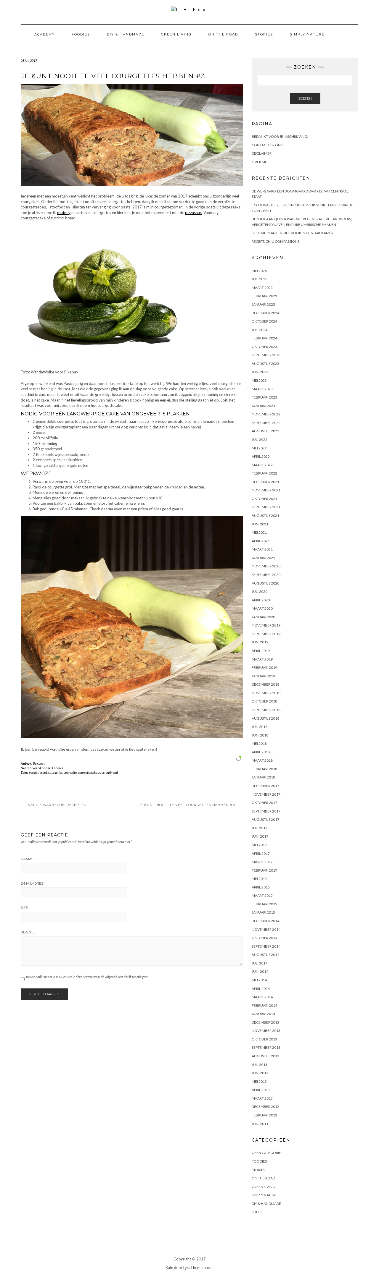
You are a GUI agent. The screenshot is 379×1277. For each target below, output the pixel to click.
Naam (27, 859)
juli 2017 (259, 828)
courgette (70, 772)
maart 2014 (262, 997)
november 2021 (266, 490)
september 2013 (266, 1047)
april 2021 (261, 541)
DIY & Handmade (125, 34)
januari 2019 (263, 676)
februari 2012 (264, 1115)
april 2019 (261, 650)
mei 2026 (259, 270)
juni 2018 (260, 735)
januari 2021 (263, 558)
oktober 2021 (264, 498)
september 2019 (266, 634)
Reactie (28, 932)
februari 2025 (264, 296)
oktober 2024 (264, 321)
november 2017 (266, 794)
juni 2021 (260, 524)
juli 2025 (259, 279)
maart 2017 (262, 862)
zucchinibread (108, 772)
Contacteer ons (267, 145)
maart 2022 (262, 465)
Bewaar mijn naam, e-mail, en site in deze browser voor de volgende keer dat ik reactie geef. (87, 977)
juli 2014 (259, 963)
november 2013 (266, 1030)
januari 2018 (263, 777)
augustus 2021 (265, 515)
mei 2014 (259, 980)
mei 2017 (259, 845)
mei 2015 (259, 878)
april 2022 (261, 456)
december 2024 (265, 313)
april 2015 (261, 887)
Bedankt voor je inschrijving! (280, 136)
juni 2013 (260, 1073)
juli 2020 (259, 591)
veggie (33, 772)
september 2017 (266, 811)
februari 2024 (264, 338)
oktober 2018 (264, 701)
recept (42, 772)
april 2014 (261, 988)
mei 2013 (259, 1081)
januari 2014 (263, 1013)
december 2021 (265, 482)
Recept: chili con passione (276, 241)
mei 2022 (259, 448)
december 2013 (265, 1022)
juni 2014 (260, 971)
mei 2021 (259, 532)
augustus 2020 (265, 583)
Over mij (259, 162)
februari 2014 (264, 1005)
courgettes (55, 772)
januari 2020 (263, 617)
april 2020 (261, 600)
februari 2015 (264, 904)
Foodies (81, 34)
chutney (63, 212)
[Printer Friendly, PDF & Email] (239, 757)
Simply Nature (307, 34)
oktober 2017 (264, 802)
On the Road (223, 34)
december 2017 (265, 786)
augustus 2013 (265, 1056)
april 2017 (261, 853)
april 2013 (261, 1089)
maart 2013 (262, 1098)
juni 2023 (260, 372)
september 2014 (266, 946)
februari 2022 (264, 473)
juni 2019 (260, 642)
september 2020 (266, 574)
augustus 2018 (265, 718)
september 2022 (266, 422)
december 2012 (265, 1106)
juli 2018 (259, 726)
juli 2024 (259, 330)
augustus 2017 (265, 819)
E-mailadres (33, 883)
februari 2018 (264, 769)
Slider (257, 1212)
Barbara (39, 763)
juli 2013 (259, 1064)
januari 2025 (263, 304)
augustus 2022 (265, 431)
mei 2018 (259, 743)
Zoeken (305, 98)
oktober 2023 (264, 346)
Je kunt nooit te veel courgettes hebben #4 (187, 805)
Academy (44, 34)
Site (24, 908)
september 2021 (266, 507)
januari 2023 (263, 406)
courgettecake (87, 772)
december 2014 (265, 921)
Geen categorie (266, 1152)
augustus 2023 (265, 363)
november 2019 (266, 625)
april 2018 (261, 752)
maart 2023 (262, 389)
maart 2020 (262, 608)
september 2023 (266, 355)
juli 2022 (259, 439)
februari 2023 (264, 397)
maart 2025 (262, 287)
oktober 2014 (264, 938)
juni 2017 (260, 836)
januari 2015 (263, 912)
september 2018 (266, 710)
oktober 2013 (264, 1039)
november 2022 (266, 414)
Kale (169, 1267)
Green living (176, 34)
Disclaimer (262, 153)
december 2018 (265, 684)
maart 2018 (262, 760)
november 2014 (266, 929)
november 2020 (266, 566)
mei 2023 (259, 380)
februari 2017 (264, 870)
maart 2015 (262, 895)
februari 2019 (264, 667)
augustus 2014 (265, 954)
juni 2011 (260, 1123)
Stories (264, 34)
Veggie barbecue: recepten (57, 805)
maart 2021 (262, 549)
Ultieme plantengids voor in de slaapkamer (292, 233)
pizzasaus (193, 212)
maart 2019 (262, 659)
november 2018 (266, 693)
